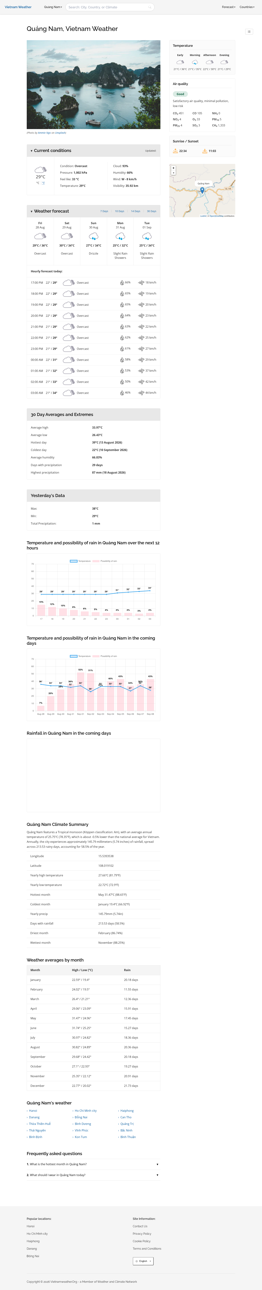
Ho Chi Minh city (86, 1111)
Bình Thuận (128, 1137)
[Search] (149, 7)
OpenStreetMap (217, 215)
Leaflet (203, 215)
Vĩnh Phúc (81, 1130)
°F (43, 183)
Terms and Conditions (147, 1248)
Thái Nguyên (37, 1130)
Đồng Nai (81, 1117)
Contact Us (140, 1226)
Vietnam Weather (18, 7)
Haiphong (127, 1111)
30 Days (151, 211)
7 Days (104, 211)
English (143, 1261)
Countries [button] (247, 7)
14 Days (135, 211)
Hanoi (33, 1111)
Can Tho (126, 1117)
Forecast (228, 7)
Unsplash (60, 132)
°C (37, 183)
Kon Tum (81, 1137)
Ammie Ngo (44, 132)
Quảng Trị (127, 1124)
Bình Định (35, 1137)
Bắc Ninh (126, 1130)
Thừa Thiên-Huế (40, 1124)
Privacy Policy (142, 1233)
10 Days (119, 211)
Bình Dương (83, 1124)
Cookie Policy (142, 1241)
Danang (34, 1117)
